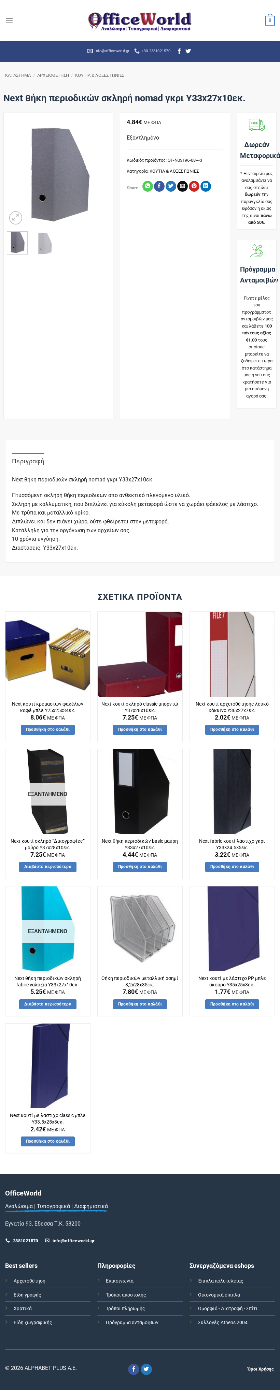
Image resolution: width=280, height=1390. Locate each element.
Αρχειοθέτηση (29, 1281)
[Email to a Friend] (182, 186)
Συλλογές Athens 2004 (223, 1323)
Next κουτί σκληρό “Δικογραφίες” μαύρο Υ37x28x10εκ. (48, 844)
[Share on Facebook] (159, 186)
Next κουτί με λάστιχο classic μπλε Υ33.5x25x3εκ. (48, 1119)
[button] (9, 20)
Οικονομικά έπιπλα (219, 1295)
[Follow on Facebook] (179, 51)
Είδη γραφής (27, 1295)
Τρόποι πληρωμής (125, 1309)
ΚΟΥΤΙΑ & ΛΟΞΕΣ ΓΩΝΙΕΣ (99, 75)
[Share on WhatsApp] (147, 186)
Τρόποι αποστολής (126, 1295)
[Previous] (17, 174)
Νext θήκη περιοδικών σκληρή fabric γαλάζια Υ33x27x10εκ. (47, 981)
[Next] (99, 174)
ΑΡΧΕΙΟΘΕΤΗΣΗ (53, 75)
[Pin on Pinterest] (194, 186)
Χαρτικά (23, 1309)
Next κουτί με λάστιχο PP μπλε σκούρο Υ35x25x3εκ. (232, 981)
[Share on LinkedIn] (205, 186)
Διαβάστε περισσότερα (47, 866)
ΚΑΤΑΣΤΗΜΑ (18, 75)
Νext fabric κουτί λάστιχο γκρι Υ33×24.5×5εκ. (232, 844)
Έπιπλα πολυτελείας (220, 1281)
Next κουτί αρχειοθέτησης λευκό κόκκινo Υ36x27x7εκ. (232, 707)
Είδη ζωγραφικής (33, 1323)
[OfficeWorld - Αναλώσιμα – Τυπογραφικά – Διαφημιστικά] (140, 20)
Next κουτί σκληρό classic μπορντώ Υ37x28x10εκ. (139, 707)
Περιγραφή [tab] (28, 461)
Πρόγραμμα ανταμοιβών (132, 1323)
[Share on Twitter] (171, 186)
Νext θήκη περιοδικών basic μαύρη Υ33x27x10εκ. (140, 844)
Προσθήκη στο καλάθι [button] (48, 729)
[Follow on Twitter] (188, 51)
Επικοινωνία (120, 1281)
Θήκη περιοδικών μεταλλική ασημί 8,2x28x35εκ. (139, 981)
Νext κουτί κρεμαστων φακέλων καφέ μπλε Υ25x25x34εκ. (47, 707)
